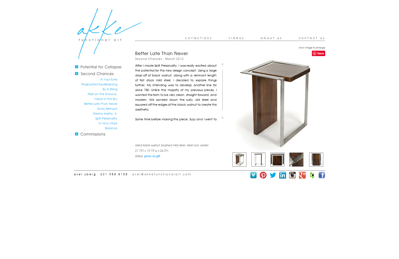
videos (236, 37)
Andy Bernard (107, 108)
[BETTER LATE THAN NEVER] (277, 149)
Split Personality (106, 118)
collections (198, 37)
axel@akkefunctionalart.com (161, 174)
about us (271, 37)
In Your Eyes (108, 79)
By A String (110, 89)
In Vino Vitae (108, 123)
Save (320, 53)
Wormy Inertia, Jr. (105, 113)
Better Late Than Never (100, 103)
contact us (312, 37)
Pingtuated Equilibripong (99, 84)
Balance (111, 128)
